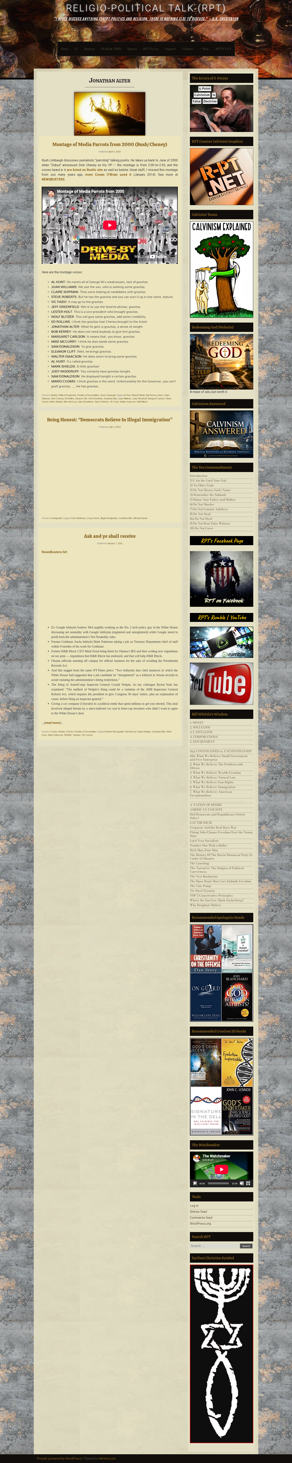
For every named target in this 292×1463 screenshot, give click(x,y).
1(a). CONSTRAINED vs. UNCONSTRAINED (220, 751)
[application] (221, 1169)
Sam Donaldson (86, 401)
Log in (194, 1206)
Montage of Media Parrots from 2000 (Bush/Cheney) (109, 144)
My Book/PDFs (111, 49)
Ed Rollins (69, 398)
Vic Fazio (114, 401)
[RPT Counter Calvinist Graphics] (221, 176)
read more (52, 723)
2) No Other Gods (202, 485)
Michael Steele (140, 518)
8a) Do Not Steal (201, 518)
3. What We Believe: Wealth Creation (215, 772)
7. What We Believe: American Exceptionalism (211, 793)
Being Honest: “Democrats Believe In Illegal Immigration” (109, 420)
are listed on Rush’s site (85, 170)
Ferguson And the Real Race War (213, 827)
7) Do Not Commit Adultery (209, 509)
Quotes (132, 49)
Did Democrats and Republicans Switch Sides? (217, 816)
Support (170, 49)
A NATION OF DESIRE (206, 805)
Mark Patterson (55, 735)
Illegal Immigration (109, 518)
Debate (61, 731)
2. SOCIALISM (200, 727)
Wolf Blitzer (142, 401)
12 (76, 49)
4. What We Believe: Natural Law (212, 777)
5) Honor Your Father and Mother (213, 499)
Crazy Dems (93, 518)
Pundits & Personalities (88, 395)
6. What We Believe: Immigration (213, 787)
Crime (54, 731)
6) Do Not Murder (202, 504)
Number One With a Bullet (208, 845)
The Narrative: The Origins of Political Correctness (217, 870)
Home (65, 49)
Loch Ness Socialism (204, 840)
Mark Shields (56, 401)
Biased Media (138, 395)
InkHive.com (107, 1458)
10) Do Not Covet (201, 528)
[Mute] (242, 1183)
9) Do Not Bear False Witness (210, 523)
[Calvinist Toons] (221, 269)
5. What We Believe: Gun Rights (212, 782)
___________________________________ (218, 746)
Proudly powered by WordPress (59, 1458)
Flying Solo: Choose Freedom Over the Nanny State (221, 834)
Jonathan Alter (110, 398)
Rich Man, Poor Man (204, 850)
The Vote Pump (200, 886)
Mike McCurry (70, 401)
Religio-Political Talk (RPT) (146, 8)
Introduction (198, 475)
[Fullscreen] (248, 1183)
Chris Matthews (78, 518)
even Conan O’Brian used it (108, 174)
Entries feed (198, 1212)
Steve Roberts (102, 401)
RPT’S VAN (223, 49)
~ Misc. (205, 49)
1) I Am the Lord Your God (208, 480)
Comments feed (201, 1218)
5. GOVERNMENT (202, 741)
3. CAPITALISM (201, 732)
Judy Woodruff (139, 398)
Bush (160, 395)
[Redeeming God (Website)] (221, 362)
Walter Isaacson (128, 401)
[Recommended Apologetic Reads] (221, 973)
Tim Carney (87, 735)
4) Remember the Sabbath (208, 495)
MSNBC (68, 735)
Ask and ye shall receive (110, 536)
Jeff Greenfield (95, 398)
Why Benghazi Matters (205, 905)
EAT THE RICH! (201, 822)
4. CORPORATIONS (204, 737)
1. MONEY (197, 722)
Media (54, 395)
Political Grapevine (67, 395)
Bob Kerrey (151, 395)
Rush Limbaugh (108, 395)
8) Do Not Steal (200, 514)
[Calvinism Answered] (221, 434)
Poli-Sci (69, 731)
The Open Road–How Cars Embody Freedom (220, 881)
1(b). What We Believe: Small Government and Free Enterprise (219, 758)
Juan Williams (124, 398)
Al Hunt (127, 395)
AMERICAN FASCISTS (206, 809)
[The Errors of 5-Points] (221, 108)
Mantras (89, 49)
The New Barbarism (204, 876)
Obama (76, 735)
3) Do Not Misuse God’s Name (210, 490)
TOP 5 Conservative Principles (211, 895)
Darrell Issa (130, 731)
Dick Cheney (57, 398)
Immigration (56, 518)
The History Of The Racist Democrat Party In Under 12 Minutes (221, 857)
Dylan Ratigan (144, 731)
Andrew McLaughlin (114, 731)
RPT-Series (151, 49)
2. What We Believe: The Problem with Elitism (216, 766)
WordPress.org (200, 1223)
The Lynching (199, 863)
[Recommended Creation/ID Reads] (221, 1086)
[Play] (195, 1183)
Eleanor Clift (81, 398)
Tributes (188, 49)
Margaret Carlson (156, 398)
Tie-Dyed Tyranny (202, 890)
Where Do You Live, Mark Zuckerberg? (217, 900)
